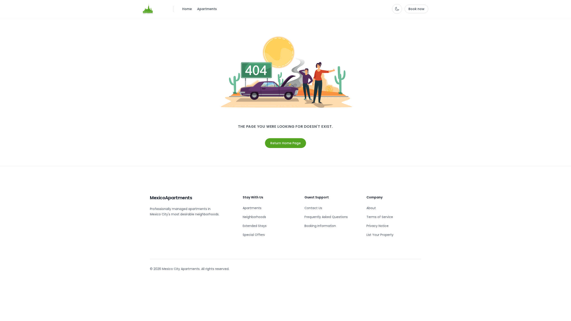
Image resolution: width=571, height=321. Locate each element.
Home (187, 9)
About (371, 208)
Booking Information (320, 226)
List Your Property (379, 235)
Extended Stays (255, 226)
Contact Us (313, 208)
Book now (416, 9)
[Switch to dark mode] (397, 9)
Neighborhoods (254, 217)
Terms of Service (379, 217)
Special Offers (254, 235)
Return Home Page (285, 143)
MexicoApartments (171, 198)
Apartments (207, 9)
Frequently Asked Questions (326, 217)
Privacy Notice (377, 226)
